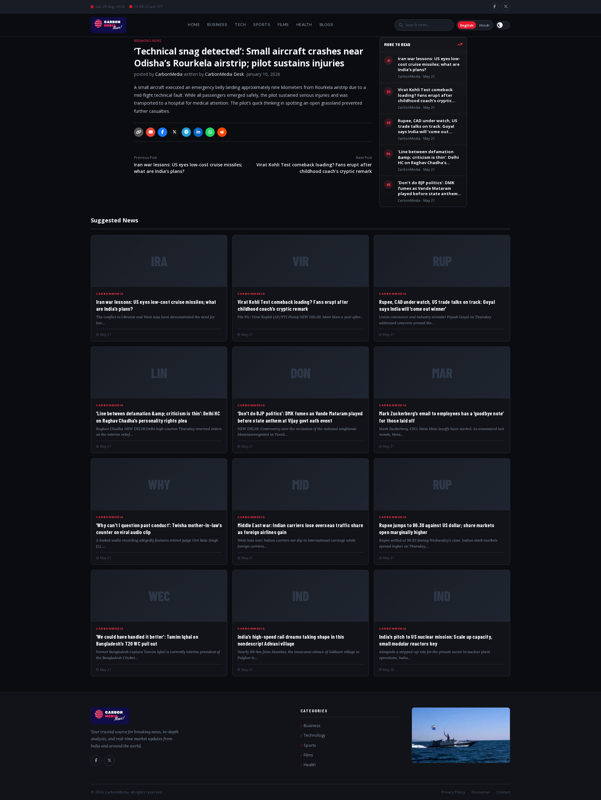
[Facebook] (494, 6)
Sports (261, 24)
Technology (314, 735)
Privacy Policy (453, 792)
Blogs (326, 24)
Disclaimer (480, 792)
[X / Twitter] (505, 6)
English (467, 25)
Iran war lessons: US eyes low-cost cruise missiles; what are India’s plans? (188, 164)
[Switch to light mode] (503, 25)
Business (217, 24)
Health (304, 24)
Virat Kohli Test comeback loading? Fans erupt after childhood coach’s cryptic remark (314, 164)
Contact (503, 792)
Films (283, 24)
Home (194, 24)
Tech (240, 24)
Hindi (484, 25)
